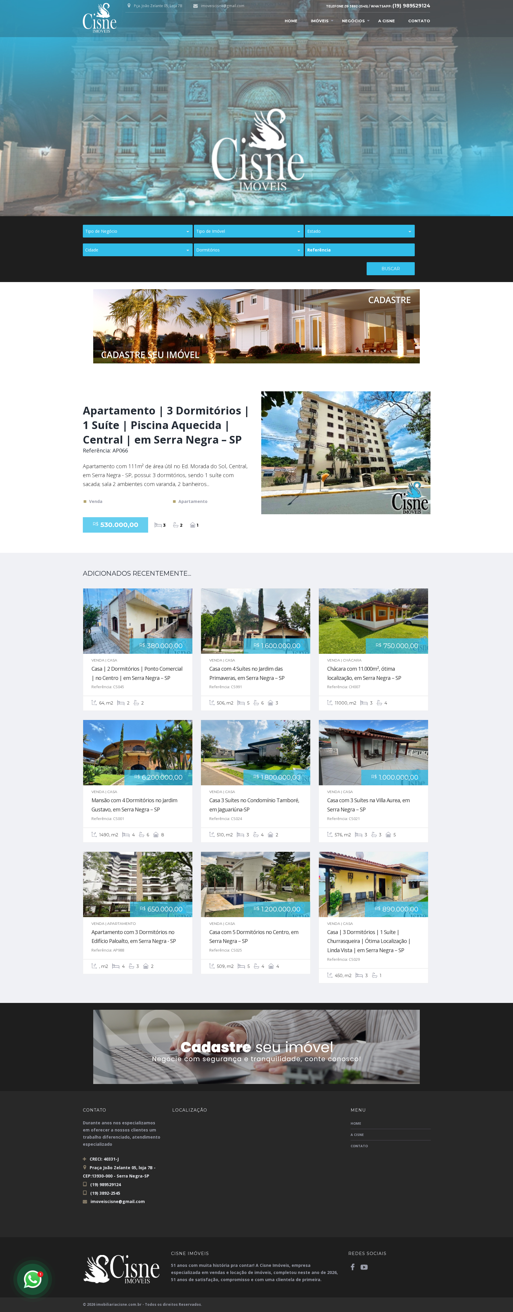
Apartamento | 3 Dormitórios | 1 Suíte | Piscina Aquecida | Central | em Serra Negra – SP (166, 425)
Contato (419, 20)
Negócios (353, 20)
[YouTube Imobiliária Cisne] (364, 1267)
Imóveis (320, 20)
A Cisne (386, 20)
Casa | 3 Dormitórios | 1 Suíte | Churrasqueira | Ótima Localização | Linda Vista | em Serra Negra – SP (369, 941)
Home (291, 20)
